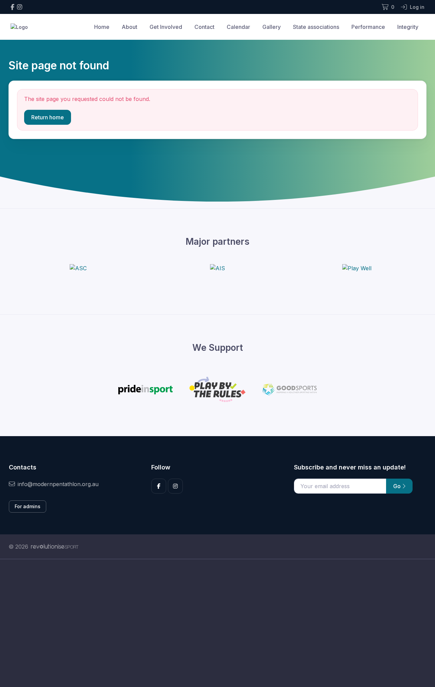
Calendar (238, 26)
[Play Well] (356, 268)
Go (397, 486)
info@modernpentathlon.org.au (58, 484)
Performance (368, 26)
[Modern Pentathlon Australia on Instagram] (19, 7)
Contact (204, 26)
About (129, 26)
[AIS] (217, 268)
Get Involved (166, 26)
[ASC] (78, 268)
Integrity (407, 26)
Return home (47, 117)
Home (101, 26)
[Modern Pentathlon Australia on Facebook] (12, 7)
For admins (27, 506)
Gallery (271, 26)
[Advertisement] (212, 623)
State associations (316, 26)
